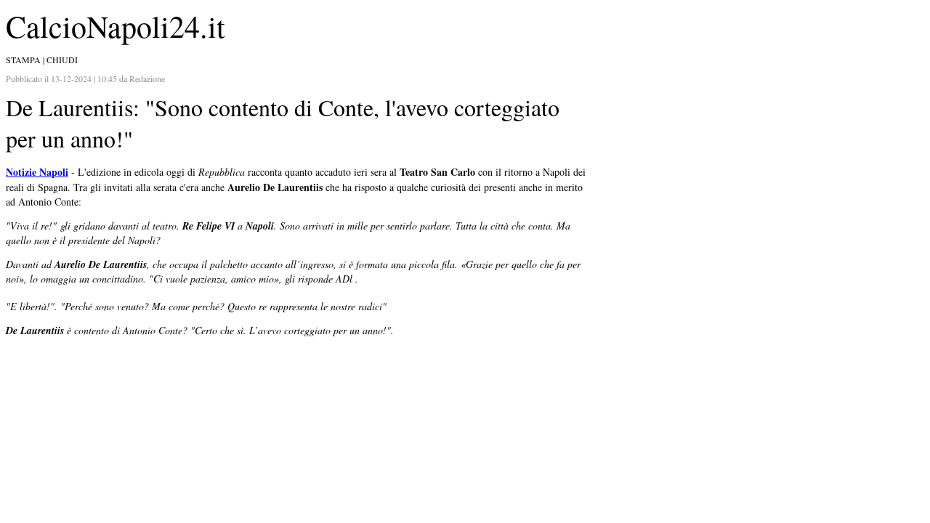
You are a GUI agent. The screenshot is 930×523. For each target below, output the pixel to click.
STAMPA (23, 59)
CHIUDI (62, 59)
